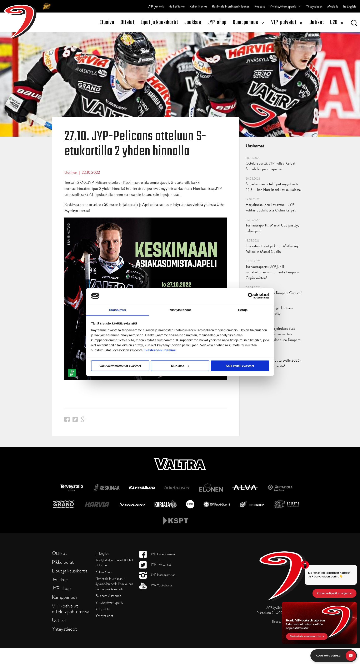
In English (349, 6)
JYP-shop (217, 22)
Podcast (259, 6)
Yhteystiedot (314, 6)
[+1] (83, 421)
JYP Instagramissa (162, 574)
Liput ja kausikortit (159, 22)
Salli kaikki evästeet (240, 366)
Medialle (332, 6)
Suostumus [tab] (117, 309)
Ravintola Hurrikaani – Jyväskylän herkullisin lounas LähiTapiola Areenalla (114, 584)
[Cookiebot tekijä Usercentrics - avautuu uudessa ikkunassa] (251, 296)
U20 (334, 22)
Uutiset (317, 22)
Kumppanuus (245, 22)
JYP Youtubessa (161, 585)
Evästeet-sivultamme (160, 350)
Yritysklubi (103, 609)
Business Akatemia (108, 595)
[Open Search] (354, 23)
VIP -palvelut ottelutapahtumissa (70, 608)
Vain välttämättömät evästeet (120, 366)
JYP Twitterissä (160, 564)
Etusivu (107, 22)
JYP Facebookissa (162, 554)
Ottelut (127, 22)
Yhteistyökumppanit (283, 6)
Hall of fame (177, 6)
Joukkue (192, 22)
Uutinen (70, 172)
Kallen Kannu (198, 6)
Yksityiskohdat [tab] (180, 309)
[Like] (67, 421)
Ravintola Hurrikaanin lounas (230, 6)
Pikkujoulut (63, 562)
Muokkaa (177, 366)
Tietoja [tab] (243, 309)
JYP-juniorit (156, 6)
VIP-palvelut (283, 22)
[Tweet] (75, 421)
